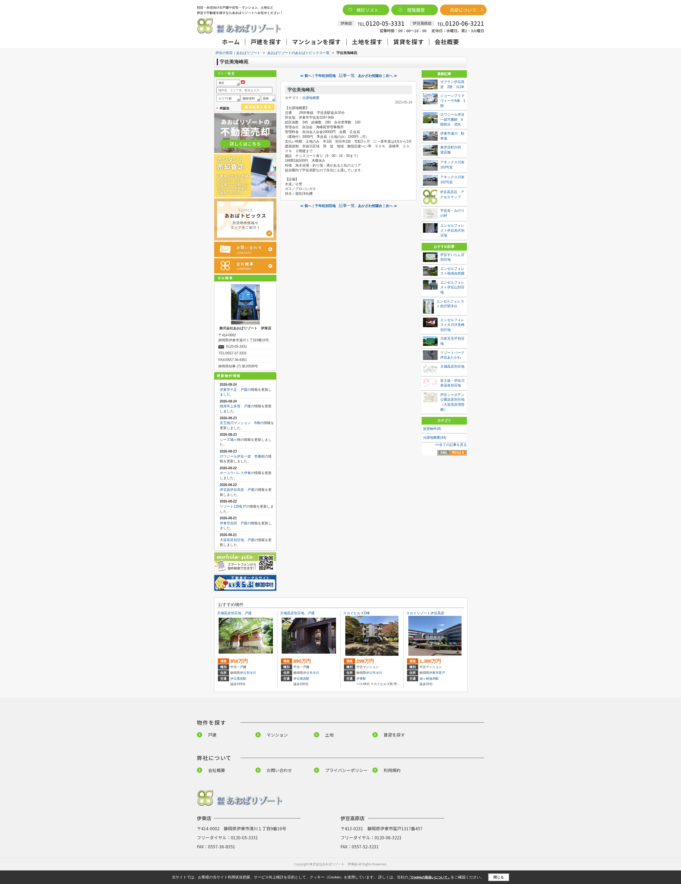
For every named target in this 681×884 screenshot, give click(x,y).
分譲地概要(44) (434, 437)
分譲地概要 (310, 98)
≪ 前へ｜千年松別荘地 (318, 76)
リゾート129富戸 (233, 506)
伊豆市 (245, 673)
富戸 (442, 673)
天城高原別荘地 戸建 (234, 613)
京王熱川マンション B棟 (240, 423)
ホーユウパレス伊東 (235, 473)
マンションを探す (316, 41)
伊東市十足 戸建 (233, 390)
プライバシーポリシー (346, 770)
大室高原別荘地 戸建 (237, 540)
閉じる (498, 877)
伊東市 (434, 673)
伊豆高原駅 (238, 678)
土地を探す (367, 41)
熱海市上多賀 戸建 (235, 406)
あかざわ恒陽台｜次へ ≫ (377, 76)
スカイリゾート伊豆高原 (425, 613)
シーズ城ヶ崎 (230, 440)
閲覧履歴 (416, 10)
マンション (277, 735)
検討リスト (367, 10)
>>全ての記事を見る (451, 445)
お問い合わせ (279, 770)
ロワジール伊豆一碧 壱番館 (242, 456)
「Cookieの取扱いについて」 (429, 877)
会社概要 (447, 41)
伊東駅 (361, 678)
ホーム (231, 41)
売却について (463, 10)
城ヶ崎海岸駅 (429, 678)
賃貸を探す (408, 41)
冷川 (253, 673)
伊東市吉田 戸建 (233, 523)
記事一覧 (347, 75)
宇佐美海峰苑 (301, 89)
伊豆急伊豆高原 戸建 (237, 490)
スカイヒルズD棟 (356, 613)
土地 (329, 735)
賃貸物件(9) (432, 429)
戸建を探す (266, 41)
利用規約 (392, 770)
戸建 (212, 735)
